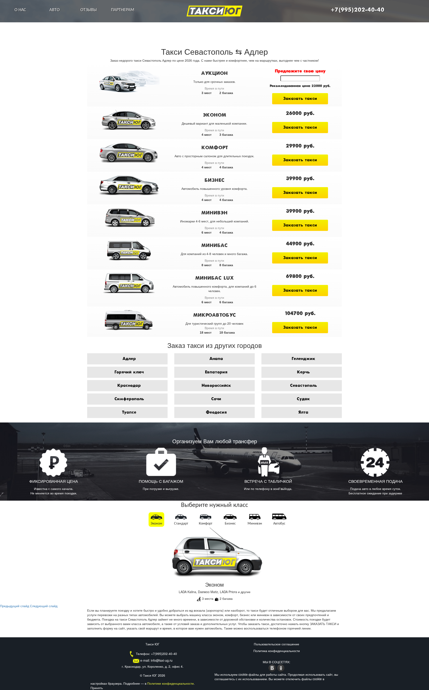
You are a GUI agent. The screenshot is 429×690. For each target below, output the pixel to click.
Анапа (216, 359)
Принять (96, 688)
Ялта (303, 412)
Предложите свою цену (300, 71)
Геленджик (303, 359)
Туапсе (129, 412)
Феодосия (216, 412)
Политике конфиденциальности (170, 683)
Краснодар (129, 386)
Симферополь (129, 399)
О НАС (20, 10)
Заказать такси (300, 99)
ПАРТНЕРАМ (122, 10)
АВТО (54, 10)
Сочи (216, 399)
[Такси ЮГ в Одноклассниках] (281, 667)
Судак (303, 399)
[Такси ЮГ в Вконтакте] (272, 667)
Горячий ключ (129, 372)
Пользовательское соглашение (276, 644)
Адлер (129, 359)
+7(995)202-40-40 (357, 10)
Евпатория (216, 372)
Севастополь (303, 386)
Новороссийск (216, 386)
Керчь (303, 372)
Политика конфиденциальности (276, 650)
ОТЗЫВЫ (88, 10)
